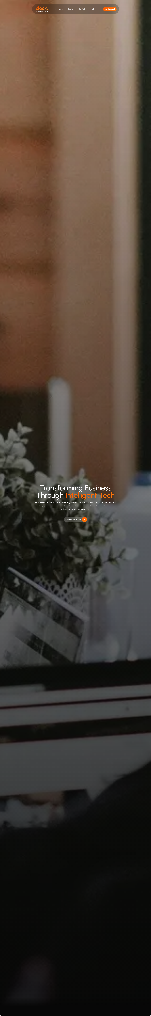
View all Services (73, 519)
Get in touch (109, 9)
